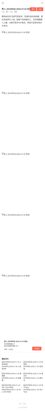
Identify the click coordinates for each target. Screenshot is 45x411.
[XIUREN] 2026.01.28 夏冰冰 (33, 379)
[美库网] (22, 3)
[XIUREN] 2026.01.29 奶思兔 (33, 367)
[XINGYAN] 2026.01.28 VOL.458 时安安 (11, 390)
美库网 (25, 407)
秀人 (7, 12)
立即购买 (37, 348)
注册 (40, 9)
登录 (33, 9)
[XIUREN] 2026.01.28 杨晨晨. (11, 379)
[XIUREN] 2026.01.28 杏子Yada (33, 390)
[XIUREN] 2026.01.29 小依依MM (11, 367)
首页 (20, 404)
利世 (15, 12)
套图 (24, 404)
